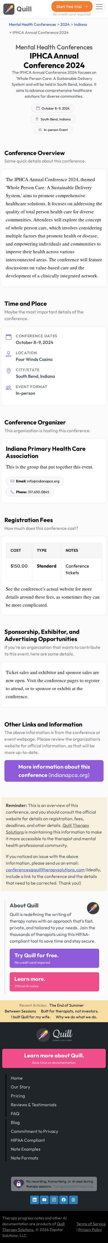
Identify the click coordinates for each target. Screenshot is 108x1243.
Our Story (20, 1087)
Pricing (18, 1095)
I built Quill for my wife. (31, 1016)
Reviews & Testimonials (33, 1104)
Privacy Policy (90, 1229)
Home (17, 1078)
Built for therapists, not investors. (70, 1011)
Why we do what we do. (76, 1016)
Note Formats (24, 1158)
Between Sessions (20, 1011)
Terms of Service (91, 1223)
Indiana (80, 24)
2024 (65, 24)
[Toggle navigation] (99, 6)
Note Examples (25, 1149)
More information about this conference (54, 770)
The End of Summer (66, 1005)
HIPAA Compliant (28, 1140)
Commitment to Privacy (34, 1131)
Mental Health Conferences (32, 24)
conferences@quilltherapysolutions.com (45, 869)
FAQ (15, 1113)
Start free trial (69, 6)
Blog (15, 1122)
